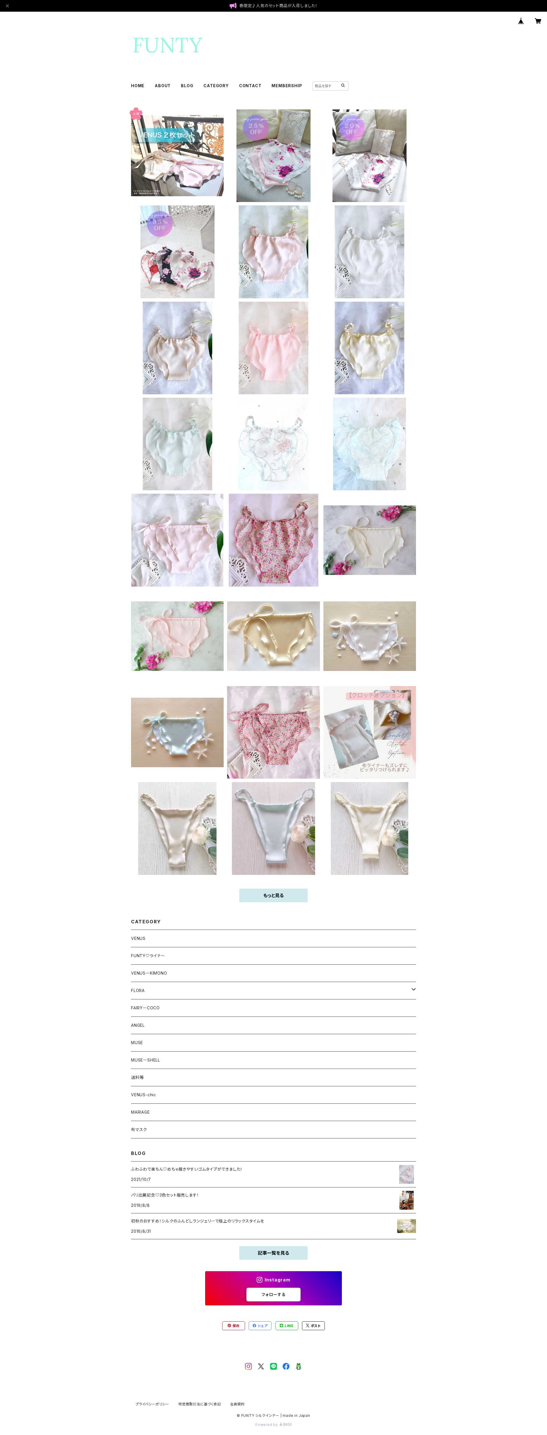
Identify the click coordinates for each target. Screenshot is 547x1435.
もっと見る (273, 895)
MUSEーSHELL (145, 1060)
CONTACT (250, 85)
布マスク (139, 1129)
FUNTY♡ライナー (148, 955)
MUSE (137, 1042)
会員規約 (237, 1404)
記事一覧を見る (273, 1253)
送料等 (137, 1077)
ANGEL (138, 1025)
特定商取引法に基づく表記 (199, 1404)
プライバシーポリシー (152, 1404)
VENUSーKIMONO (149, 973)
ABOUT (163, 85)
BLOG (187, 85)
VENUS (138, 938)
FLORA (138, 990)
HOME (137, 85)
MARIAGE (140, 1112)
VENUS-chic (143, 1094)
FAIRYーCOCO (145, 1007)
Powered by (267, 1424)
